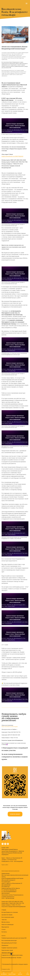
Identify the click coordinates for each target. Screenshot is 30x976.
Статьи (3, 929)
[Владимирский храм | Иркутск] (5, 844)
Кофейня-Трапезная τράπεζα (9, 947)
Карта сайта (5, 864)
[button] (15, 814)
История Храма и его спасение (10, 912)
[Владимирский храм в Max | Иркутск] (8, 844)
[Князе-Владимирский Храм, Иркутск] (3, 844)
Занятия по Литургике (7, 952)
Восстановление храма (8, 917)
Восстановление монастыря (9, 940)
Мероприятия (5, 927)
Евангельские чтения (7, 950)
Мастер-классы (6, 922)
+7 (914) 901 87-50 (11, 859)
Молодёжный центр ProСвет (9, 943)
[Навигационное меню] (26, 3)
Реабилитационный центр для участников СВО (14, 938)
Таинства (4, 919)
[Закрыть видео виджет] (11, 954)
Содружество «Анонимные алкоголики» (12, 955)
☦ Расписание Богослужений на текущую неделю (15, 964)
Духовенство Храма (7, 914)
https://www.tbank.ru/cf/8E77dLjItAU (12, 156)
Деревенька (5, 945)
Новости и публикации (7, 924)
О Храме (4, 910)
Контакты (4, 932)
